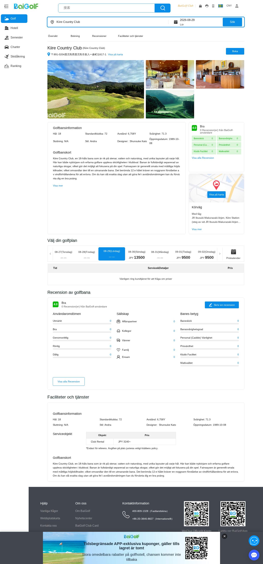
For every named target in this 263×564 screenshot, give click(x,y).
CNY (229, 5)
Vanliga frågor (49, 510)
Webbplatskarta (50, 518)
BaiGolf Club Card (87, 525)
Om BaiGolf (82, 510)
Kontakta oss (48, 525)
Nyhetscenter (83, 518)
